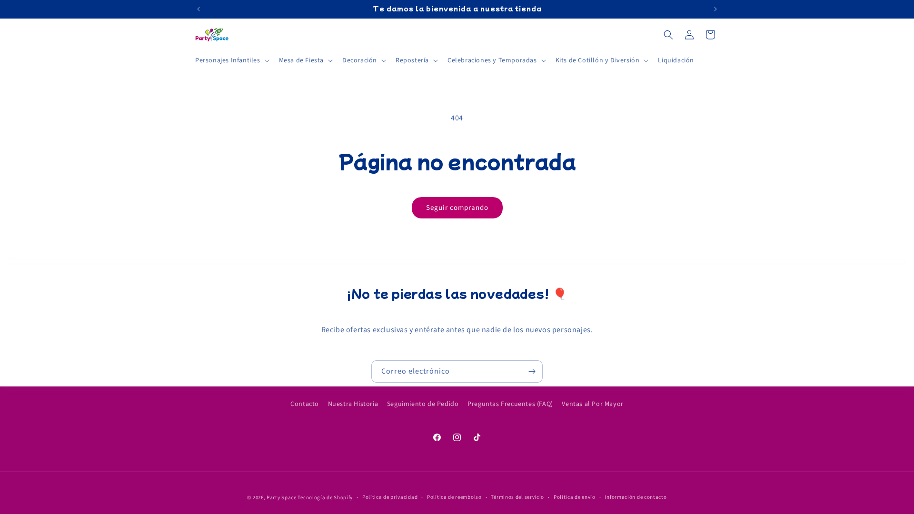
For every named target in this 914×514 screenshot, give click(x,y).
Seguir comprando (457, 208)
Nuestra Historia (353, 404)
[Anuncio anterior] (198, 9)
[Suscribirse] (531, 371)
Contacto (304, 404)
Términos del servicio (517, 497)
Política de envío (575, 497)
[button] (231, 60)
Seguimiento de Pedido (423, 404)
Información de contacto (635, 497)
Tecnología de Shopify (325, 497)
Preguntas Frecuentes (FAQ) (510, 404)
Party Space (282, 497)
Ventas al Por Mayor (592, 404)
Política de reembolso (454, 497)
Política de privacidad (389, 497)
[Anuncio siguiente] (715, 9)
